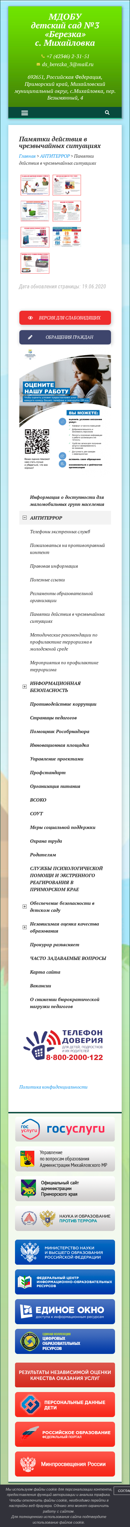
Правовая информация (54, 566)
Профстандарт (48, 772)
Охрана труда (46, 841)
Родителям (43, 854)
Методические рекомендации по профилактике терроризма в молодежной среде (63, 642)
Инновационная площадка (59, 745)
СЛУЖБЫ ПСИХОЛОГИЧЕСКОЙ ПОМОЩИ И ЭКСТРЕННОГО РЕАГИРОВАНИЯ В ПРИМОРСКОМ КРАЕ (66, 878)
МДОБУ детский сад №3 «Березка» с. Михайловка (65, 29)
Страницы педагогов (53, 717)
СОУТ (36, 813)
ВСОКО (38, 800)
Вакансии (40, 985)
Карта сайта (45, 972)
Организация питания (55, 786)
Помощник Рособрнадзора (59, 731)
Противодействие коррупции (63, 704)
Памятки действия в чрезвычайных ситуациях (67, 617)
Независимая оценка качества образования (64, 927)
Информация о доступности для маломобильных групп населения (67, 500)
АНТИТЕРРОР (46, 518)
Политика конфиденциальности (53, 1087)
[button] (24, 112)
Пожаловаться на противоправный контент (67, 548)
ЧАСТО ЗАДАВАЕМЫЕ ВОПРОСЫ (68, 958)
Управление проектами (56, 758)
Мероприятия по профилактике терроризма (64, 666)
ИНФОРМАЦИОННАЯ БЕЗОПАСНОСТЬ (55, 686)
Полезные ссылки (47, 579)
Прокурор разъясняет (54, 944)
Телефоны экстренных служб (60, 531)
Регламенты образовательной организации (61, 596)
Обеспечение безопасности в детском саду (62, 906)
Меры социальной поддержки (62, 827)
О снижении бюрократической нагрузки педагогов (64, 1002)
